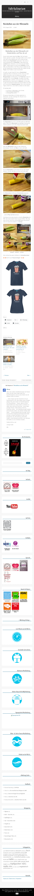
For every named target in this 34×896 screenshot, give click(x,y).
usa (15, 866)
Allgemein (6, 811)
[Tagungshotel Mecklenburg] (17, 721)
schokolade (6, 861)
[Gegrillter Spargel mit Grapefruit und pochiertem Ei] (22, 342)
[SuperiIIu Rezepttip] (15, 613)
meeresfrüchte (7, 857)
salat (25, 859)
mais (4, 380)
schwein (11, 861)
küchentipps (21, 855)
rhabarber (16, 859)
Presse (5, 833)
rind (19, 859)
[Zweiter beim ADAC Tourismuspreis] (24, 601)
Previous (6, 375)
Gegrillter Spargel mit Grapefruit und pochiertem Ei (21, 347)
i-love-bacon (15, 854)
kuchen (15, 855)
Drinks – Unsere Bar (8, 814)
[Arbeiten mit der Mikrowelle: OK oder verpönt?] (9, 342)
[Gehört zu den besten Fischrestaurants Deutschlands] (7, 601)
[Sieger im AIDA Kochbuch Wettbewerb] (15, 601)
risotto (22, 859)
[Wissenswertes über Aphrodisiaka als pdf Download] (15, 492)
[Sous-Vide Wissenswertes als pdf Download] (7, 492)
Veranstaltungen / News (9, 836)
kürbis (26, 855)
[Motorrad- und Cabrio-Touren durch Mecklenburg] (17, 741)
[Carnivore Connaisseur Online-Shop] (17, 700)
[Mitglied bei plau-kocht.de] (7, 613)
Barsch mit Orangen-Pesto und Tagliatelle (17, 793)
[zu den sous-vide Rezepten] (7, 570)
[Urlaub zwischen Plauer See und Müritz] (17, 762)
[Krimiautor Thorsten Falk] (12, 456)
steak (27, 861)
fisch (28, 851)
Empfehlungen (7, 817)
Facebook (22, 2)
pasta (23, 857)
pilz (26, 857)
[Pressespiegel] (7, 530)
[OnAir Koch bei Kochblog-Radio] (15, 550)
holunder (10, 854)
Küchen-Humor (7, 830)
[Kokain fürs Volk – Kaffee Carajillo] (9, 359)
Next (29, 375)
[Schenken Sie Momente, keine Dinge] (17, 658)
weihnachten (6, 868)
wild (11, 868)
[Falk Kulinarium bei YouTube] (12, 510)
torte (13, 866)
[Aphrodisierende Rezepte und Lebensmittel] (15, 570)
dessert (18, 851)
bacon (8, 851)
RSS (31, 2)
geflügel (22, 852)
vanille (18, 866)
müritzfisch (17, 857)
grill (26, 852)
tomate (8, 864)
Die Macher (17, 787)
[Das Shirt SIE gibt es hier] (17, 301)
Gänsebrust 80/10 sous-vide (20, 799)
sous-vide (17, 861)
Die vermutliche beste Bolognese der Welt (18, 790)
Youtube (25, 2)
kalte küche (24, 854)
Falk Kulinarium (17, 8)
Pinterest (28, 2)
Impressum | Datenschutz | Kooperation (12, 878)
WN (7, 389)
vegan (8, 380)
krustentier (10, 855)
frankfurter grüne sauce (9, 852)
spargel (23, 861)
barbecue (13, 850)
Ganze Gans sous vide (13, 796)
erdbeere (23, 850)
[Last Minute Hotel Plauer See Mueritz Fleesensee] (17, 637)
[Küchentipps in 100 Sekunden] (24, 570)
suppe (5, 864)
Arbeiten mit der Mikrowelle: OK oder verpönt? (8, 347)
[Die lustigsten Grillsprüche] (7, 582)
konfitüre (5, 855)
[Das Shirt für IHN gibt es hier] (17, 273)
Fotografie (6, 823)
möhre (13, 857)
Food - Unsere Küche (27, 380)
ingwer (20, 854)
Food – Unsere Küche (8, 820)
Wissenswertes (7, 839)
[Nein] (32, 892)
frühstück (17, 852)
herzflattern (5, 854)
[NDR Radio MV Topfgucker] (7, 550)
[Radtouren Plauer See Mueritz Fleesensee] (17, 679)
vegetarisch (13, 380)
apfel (4, 850)
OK (17, 893)
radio (11, 859)
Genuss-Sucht (7, 827)
